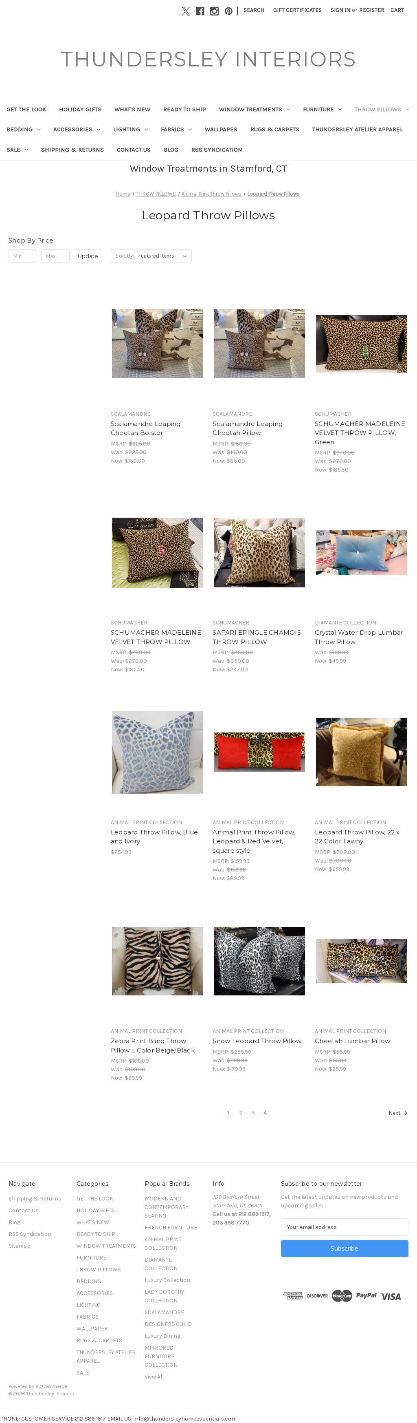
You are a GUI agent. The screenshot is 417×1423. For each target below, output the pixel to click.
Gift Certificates (297, 10)
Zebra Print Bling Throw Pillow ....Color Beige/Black (153, 1045)
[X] (186, 11)
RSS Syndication (216, 149)
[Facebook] (200, 11)
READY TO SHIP (184, 109)
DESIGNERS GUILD (168, 1324)
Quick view (156, 329)
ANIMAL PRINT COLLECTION (163, 1243)
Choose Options (259, 358)
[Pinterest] (228, 11)
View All (154, 1376)
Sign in (340, 10)
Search (254, 10)
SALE (13, 149)
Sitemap (20, 1245)
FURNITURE (318, 109)
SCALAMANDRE (164, 1312)
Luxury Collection (167, 1280)
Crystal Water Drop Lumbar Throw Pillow (359, 637)
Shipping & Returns (72, 149)
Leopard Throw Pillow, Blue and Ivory (154, 836)
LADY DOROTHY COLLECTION (164, 1296)
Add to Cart (157, 358)
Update (88, 256)
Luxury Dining (162, 1336)
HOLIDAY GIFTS (80, 109)
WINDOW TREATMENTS (250, 109)
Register (371, 10)
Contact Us (134, 149)
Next (395, 1113)
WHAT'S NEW (132, 109)
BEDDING (20, 129)
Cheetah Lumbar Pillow (352, 1041)
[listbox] (164, 256)
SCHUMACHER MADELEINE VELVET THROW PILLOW (156, 637)
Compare (154, 344)
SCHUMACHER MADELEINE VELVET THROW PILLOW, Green (360, 433)
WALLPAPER (221, 129)
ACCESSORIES (72, 129)
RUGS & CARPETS (274, 129)
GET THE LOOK (26, 109)
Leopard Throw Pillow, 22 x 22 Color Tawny (357, 836)
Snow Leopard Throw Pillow (257, 1041)
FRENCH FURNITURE (171, 1227)
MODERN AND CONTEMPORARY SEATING (167, 1207)
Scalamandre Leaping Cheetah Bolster (146, 428)
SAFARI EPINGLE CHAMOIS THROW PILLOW (257, 637)
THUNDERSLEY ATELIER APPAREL (357, 129)
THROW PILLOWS (378, 109)
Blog (171, 149)
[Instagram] (214, 11)
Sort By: (125, 256)
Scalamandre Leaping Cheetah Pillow (248, 428)
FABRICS (172, 129)
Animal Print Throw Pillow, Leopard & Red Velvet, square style (254, 841)
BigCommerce (51, 1386)
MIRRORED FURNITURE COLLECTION (161, 1356)
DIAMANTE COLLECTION (161, 1264)
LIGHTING (126, 129)
